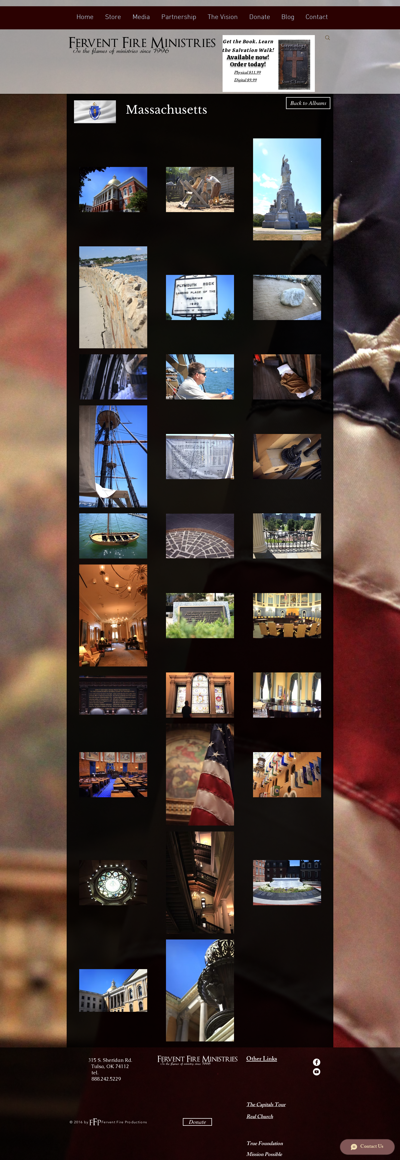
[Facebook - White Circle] (316, 1062)
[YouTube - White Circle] (316, 1071)
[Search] (327, 38)
